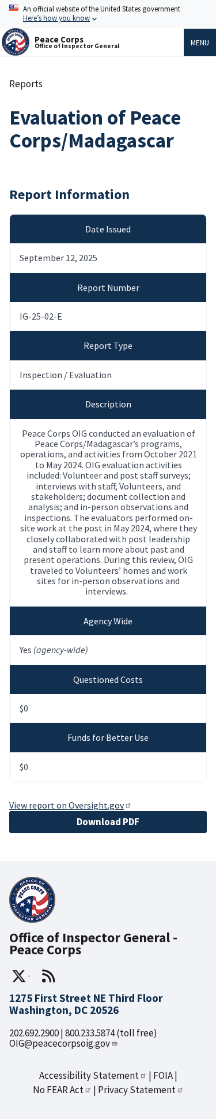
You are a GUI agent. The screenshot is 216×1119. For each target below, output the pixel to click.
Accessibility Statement (89, 1075)
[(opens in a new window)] (20, 976)
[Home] (15, 52)
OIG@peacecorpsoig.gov (59, 1043)
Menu (200, 42)
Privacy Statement (137, 1089)
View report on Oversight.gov (66, 805)
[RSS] (48, 976)
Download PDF (108, 821)
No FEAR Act (58, 1089)
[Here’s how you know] (108, 14)
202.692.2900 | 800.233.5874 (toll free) (83, 1033)
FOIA (163, 1075)
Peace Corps (59, 39)
